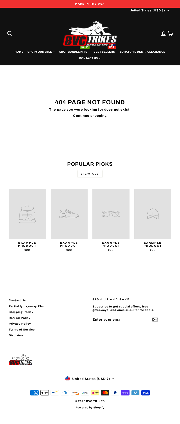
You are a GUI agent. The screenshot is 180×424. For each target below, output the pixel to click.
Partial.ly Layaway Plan (27, 306)
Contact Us (17, 300)
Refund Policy (20, 318)
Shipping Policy (21, 312)
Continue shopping (90, 115)
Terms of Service (22, 329)
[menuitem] (19, 52)
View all (90, 173)
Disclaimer (17, 335)
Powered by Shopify (90, 407)
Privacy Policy (20, 323)
